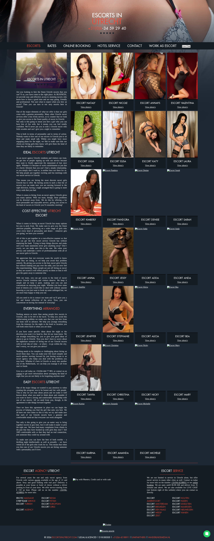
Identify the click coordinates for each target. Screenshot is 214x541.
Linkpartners (139, 537)
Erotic (25, 498)
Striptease (25, 501)
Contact (134, 46)
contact (19, 374)
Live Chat (186, 46)
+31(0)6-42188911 (179, 483)
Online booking (77, 46)
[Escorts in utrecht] (107, 531)
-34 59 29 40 (107, 28)
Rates (51, 46)
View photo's (86, 107)
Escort (24, 504)
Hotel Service (109, 46)
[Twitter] (107, 525)
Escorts (33, 46)
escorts (37, 480)
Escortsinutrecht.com (64, 537)
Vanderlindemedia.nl (159, 537)
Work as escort (163, 46)
